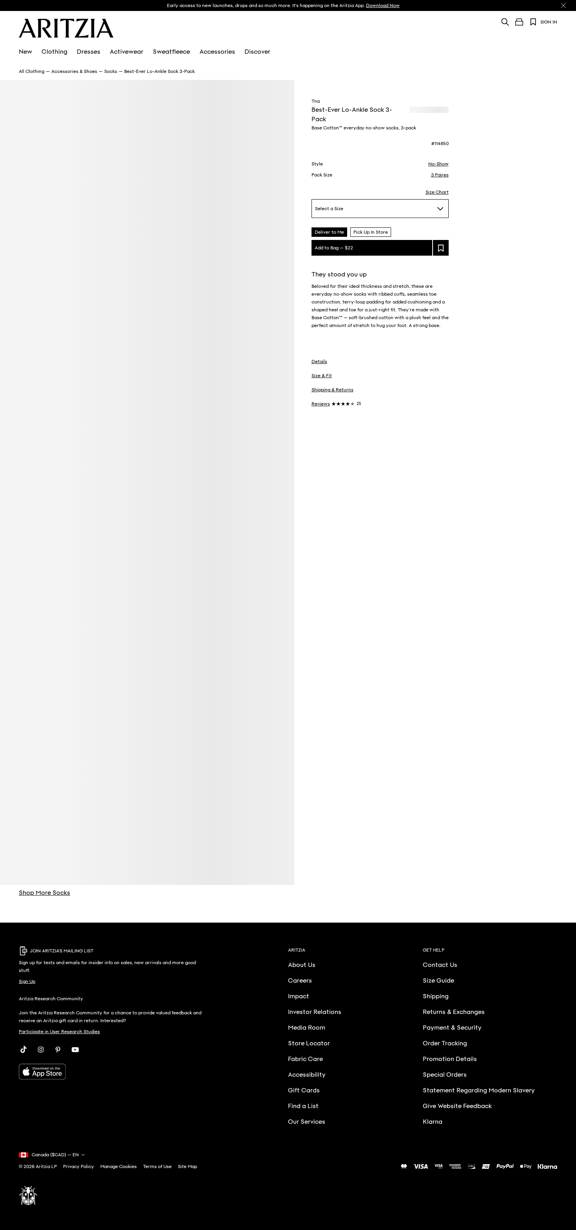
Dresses (88, 52)
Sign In (548, 22)
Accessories (217, 52)
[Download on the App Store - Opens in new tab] (113, 1071)
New (25, 52)
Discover (257, 52)
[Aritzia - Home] (66, 28)
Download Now (383, 5)
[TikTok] (23, 1049)
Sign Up (27, 981)
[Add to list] (441, 248)
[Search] (505, 22)
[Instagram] (40, 1049)
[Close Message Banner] (563, 5)
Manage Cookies (118, 1166)
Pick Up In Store (370, 232)
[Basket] (519, 22)
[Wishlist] (533, 22)
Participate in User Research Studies (59, 1031)
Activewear (126, 52)
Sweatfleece (171, 52)
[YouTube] (75, 1049)
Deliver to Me (329, 232)
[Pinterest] (58, 1049)
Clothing (54, 52)
